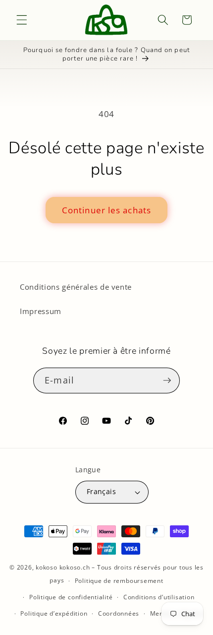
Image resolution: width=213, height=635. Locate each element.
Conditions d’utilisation (158, 597)
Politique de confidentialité (71, 597)
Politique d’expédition (53, 613)
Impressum (40, 311)
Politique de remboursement (119, 580)
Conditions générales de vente (76, 287)
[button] (22, 20)
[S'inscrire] (167, 380)
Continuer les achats (106, 210)
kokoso (46, 567)
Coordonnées (118, 613)
